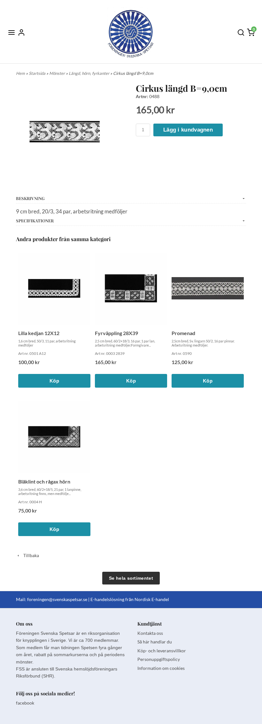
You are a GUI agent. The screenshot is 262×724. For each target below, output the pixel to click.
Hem (20, 73)
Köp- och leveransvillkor (161, 650)
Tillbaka (29, 555)
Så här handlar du (154, 641)
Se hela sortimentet (131, 578)
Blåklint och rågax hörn (44, 481)
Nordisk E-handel (152, 599)
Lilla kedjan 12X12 (38, 333)
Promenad (183, 333)
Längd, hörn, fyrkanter (89, 73)
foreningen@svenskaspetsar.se (57, 599)
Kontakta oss (150, 633)
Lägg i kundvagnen (188, 130)
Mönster (57, 73)
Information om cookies (161, 668)
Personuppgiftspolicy (158, 659)
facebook (25, 703)
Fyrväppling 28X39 (116, 333)
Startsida (37, 73)
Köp (54, 381)
